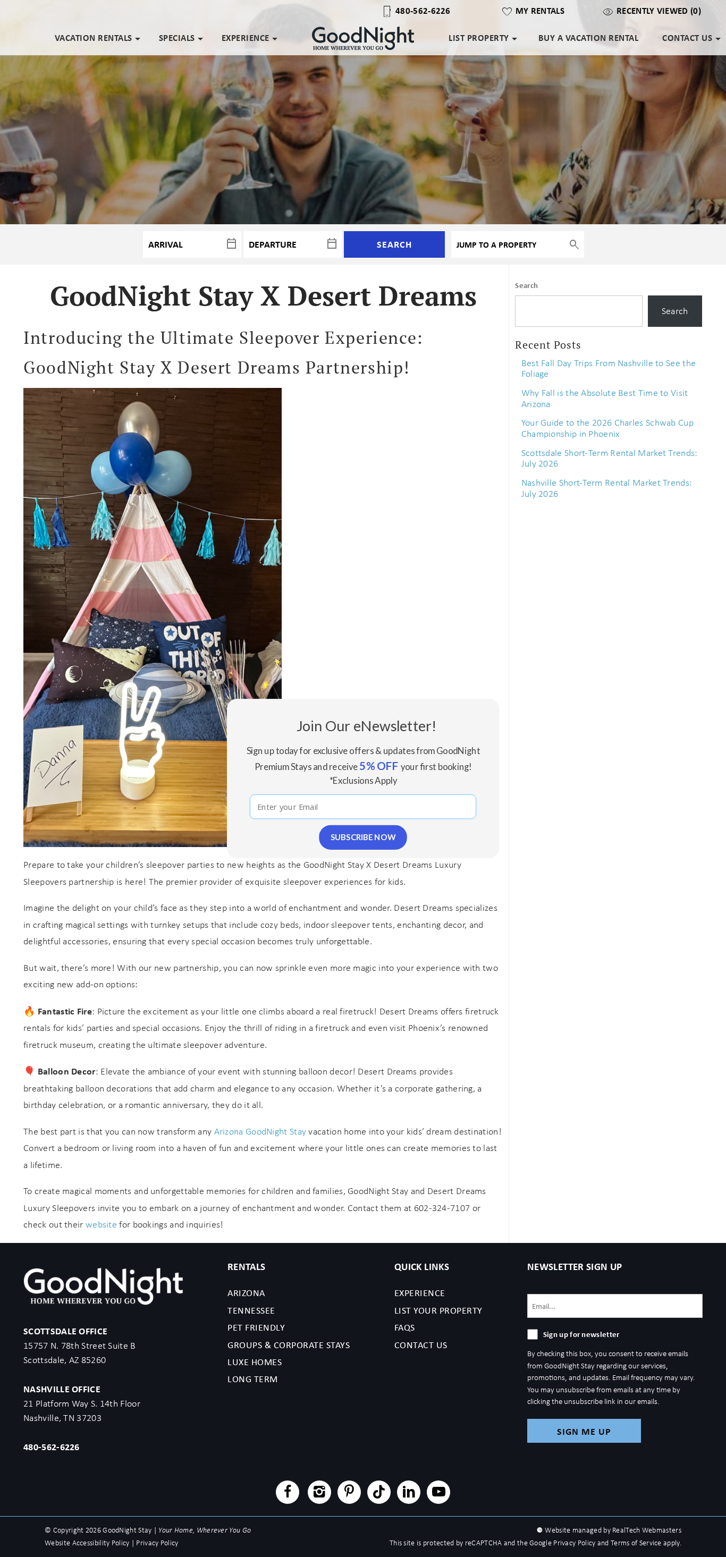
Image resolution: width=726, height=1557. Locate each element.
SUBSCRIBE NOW (363, 837)
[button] (366, 725)
